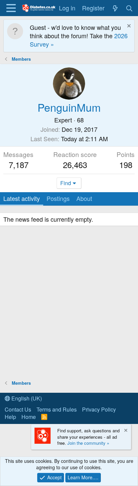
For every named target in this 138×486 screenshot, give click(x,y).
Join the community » (88, 443)
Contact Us (18, 409)
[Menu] (10, 8)
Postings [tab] (58, 198)
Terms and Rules (57, 409)
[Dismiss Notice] (128, 26)
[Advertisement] (69, 304)
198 (125, 164)
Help (10, 417)
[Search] (129, 8)
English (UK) (26, 398)
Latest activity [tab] (21, 198)
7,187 (18, 164)
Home (28, 417)
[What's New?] (115, 8)
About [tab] (84, 198)
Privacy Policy (99, 409)
